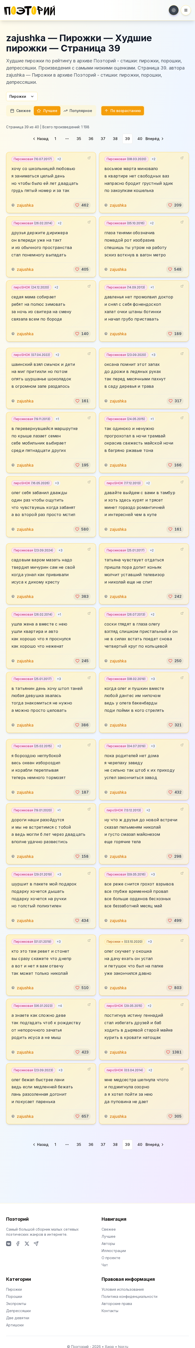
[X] (26, 1243)
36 (91, 138)
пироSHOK (31, 287)
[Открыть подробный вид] (89, 157)
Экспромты (16, 1303)
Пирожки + (124, 941)
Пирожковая (33, 159)
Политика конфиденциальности (129, 1296)
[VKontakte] (8, 1243)
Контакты (110, 1311)
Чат (105, 1265)
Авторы (108, 1243)
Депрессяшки (18, 1311)
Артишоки (15, 1325)
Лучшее (50, 110)
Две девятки (17, 1318)
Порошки (14, 1296)
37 (103, 138)
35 (79, 138)
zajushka (25, 205)
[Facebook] (17, 1243)
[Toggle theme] (174, 10)
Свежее (23, 110)
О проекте (111, 1258)
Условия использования (123, 1289)
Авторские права (117, 1303)
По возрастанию (125, 110)
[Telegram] (36, 1243)
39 (127, 138)
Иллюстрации (114, 1250)
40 (139, 138)
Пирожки (17, 96)
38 (115, 138)
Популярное (81, 110)
